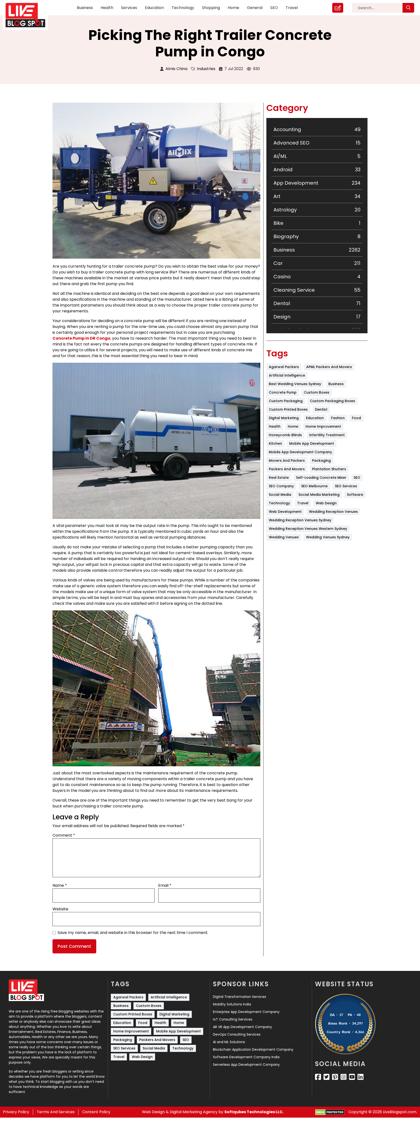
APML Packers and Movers (329, 366)
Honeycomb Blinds (285, 435)
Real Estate (279, 477)
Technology (183, 7)
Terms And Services (56, 1112)
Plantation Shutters (329, 469)
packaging (321, 460)
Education (154, 7)
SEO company (281, 486)
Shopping (211, 7)
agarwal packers (284, 366)
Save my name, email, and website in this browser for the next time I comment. (133, 932)
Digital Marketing (284, 418)
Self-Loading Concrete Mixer (321, 477)
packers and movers (287, 469)
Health (107, 7)
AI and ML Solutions (229, 1042)
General (254, 7)
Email (164, 885)
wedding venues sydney (328, 537)
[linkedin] (361, 1077)
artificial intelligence (287, 375)
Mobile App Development (311, 443)
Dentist (321, 409)
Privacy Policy (16, 1112)
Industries (206, 69)
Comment (63, 835)
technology (279, 503)
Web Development (285, 511)
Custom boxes (316, 392)
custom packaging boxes (332, 400)
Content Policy (96, 1112)
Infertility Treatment (327, 435)
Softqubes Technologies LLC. (254, 1112)
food (356, 418)
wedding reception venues (333, 511)
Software (355, 494)
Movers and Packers (287, 460)
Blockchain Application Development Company (253, 1049)
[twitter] (327, 1077)
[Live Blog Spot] (28, 15)
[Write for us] (337, 8)
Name (59, 885)
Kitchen (275, 443)
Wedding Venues (284, 537)
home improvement (323, 426)
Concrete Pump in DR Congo (81, 338)
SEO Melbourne (314, 486)
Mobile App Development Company (300, 452)
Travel (292, 7)
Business (85, 7)
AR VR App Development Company (242, 1026)
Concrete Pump (283, 392)
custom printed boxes (288, 409)
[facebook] (318, 1077)
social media (280, 494)
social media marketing (319, 494)
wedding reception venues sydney (300, 520)
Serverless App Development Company (246, 1064)
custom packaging (286, 400)
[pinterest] (335, 1077)
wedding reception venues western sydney (308, 528)
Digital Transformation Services (239, 996)
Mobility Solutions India (232, 1004)
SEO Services (346, 486)
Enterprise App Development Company (246, 1011)
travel (302, 503)
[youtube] (352, 1077)
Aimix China (176, 69)
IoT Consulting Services (232, 1019)
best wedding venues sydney (295, 383)
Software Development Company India (246, 1057)
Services (129, 7)
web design (326, 503)
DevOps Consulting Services (237, 1034)
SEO (274, 7)
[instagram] (344, 1077)
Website (60, 909)
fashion (338, 418)
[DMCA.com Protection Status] (330, 1112)
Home (233, 7)
